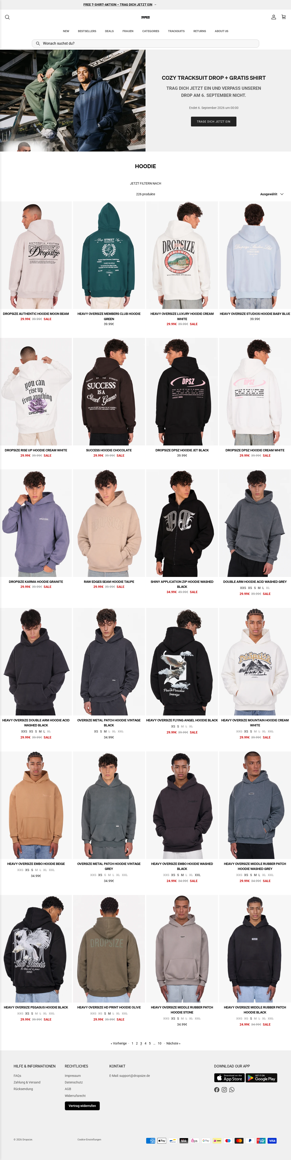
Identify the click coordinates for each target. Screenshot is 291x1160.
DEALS (109, 31)
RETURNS (199, 31)
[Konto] (272, 17)
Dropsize (27, 1139)
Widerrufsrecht (75, 1096)
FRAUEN (128, 31)
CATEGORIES (150, 31)
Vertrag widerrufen (82, 1106)
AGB (68, 1089)
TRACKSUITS (176, 31)
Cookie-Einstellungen (89, 1139)
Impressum (73, 1076)
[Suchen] (7, 17)
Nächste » (173, 1043)
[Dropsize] (146, 17)
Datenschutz (74, 1082)
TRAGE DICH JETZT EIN (213, 121)
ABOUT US (221, 31)
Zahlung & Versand (27, 1082)
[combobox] (145, 43)
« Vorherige (119, 1043)
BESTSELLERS (87, 31)
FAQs (17, 1076)
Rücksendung (23, 1089)
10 (159, 1043)
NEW (66, 31)
